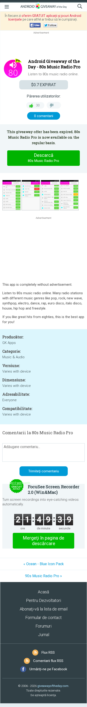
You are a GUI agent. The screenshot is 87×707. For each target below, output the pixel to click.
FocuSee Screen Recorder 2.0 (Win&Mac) (53, 489)
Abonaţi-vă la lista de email (44, 609)
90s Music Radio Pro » (43, 576)
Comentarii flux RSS (48, 661)
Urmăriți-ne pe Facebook (48, 669)
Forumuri (43, 626)
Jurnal (43, 634)
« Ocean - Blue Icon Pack (43, 564)
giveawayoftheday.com (52, 686)
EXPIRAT (43, 84)
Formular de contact (43, 617)
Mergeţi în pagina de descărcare (43, 540)
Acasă (43, 591)
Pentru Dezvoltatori (43, 600)
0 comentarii (43, 116)
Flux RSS (48, 652)
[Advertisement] (43, 46)
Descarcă (43, 157)
